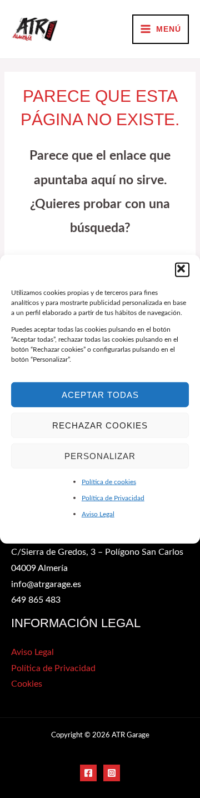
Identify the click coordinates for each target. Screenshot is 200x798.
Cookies (26, 684)
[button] (182, 270)
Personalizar (100, 455)
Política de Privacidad (113, 497)
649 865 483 (36, 600)
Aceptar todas (100, 394)
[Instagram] (111, 773)
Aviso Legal (98, 513)
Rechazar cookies (100, 425)
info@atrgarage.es (46, 584)
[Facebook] (88, 773)
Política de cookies (109, 482)
